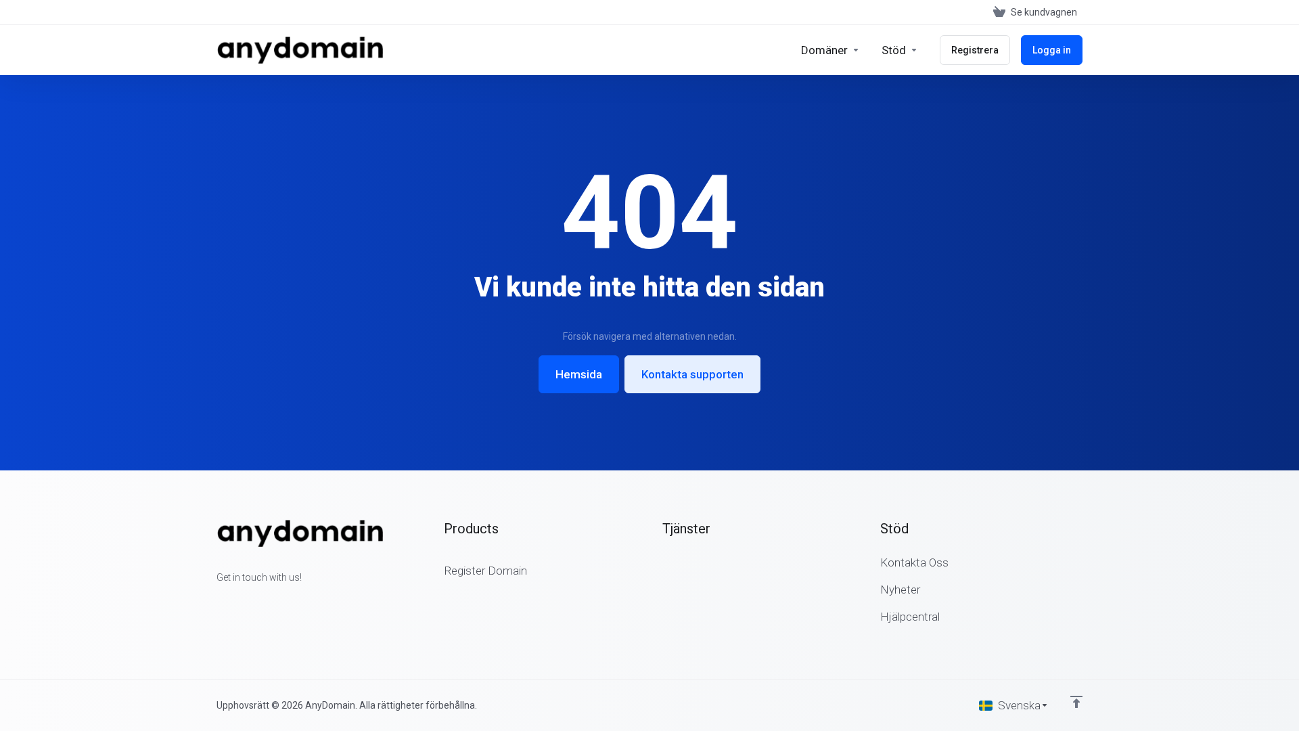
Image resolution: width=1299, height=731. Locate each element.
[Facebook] (216, 601)
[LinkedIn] (260, 601)
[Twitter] (238, 601)
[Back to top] (1076, 701)
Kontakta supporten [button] (692, 374)
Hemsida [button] (578, 374)
